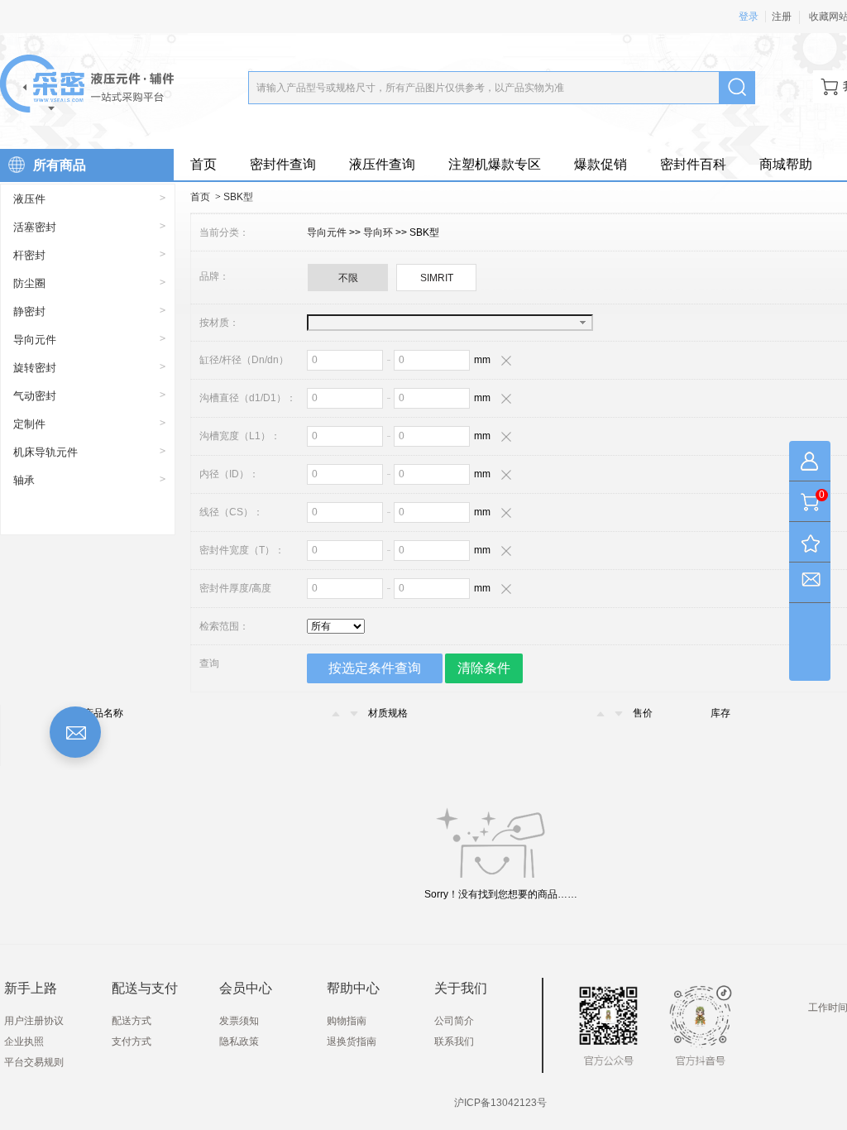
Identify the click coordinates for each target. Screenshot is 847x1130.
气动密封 (34, 396)
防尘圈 (29, 283)
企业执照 (24, 1041)
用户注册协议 (34, 1021)
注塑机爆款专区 (494, 164)
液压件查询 (382, 164)
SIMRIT (436, 278)
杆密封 (29, 255)
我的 (809, 464)
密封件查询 (283, 164)
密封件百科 (693, 164)
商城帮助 (785, 164)
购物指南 (346, 1021)
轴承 (24, 480)
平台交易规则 (34, 1062)
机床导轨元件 (45, 452)
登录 (748, 16)
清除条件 (483, 668)
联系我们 (454, 1041)
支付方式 (131, 1041)
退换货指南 (351, 1041)
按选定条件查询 (374, 668)
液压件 (29, 199)
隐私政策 (239, 1041)
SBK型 (238, 197)
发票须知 (239, 1021)
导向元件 (34, 339)
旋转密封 (34, 368)
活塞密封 (34, 227)
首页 (203, 164)
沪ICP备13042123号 (500, 1102)
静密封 (29, 311)
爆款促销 (600, 164)
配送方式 (131, 1021)
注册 (782, 16)
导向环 (379, 232)
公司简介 (454, 1021)
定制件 (29, 424)
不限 (348, 278)
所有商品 (59, 165)
